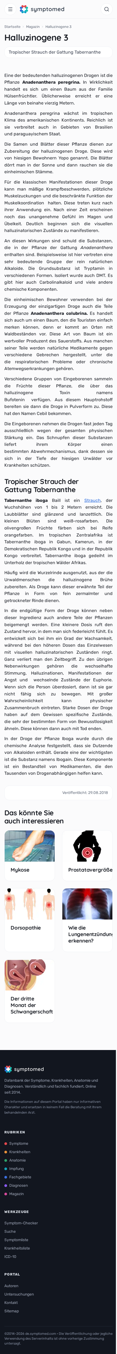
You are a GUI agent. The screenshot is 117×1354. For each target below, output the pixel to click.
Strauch (92, 500)
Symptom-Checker (21, 1223)
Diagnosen (18, 1185)
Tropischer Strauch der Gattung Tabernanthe (55, 52)
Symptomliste (16, 1240)
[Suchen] (107, 9)
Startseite (12, 27)
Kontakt (11, 1302)
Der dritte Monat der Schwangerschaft (32, 1005)
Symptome (18, 1143)
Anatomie (17, 1160)
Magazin (33, 27)
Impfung (16, 1168)
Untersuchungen (19, 1294)
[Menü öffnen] (10, 9)
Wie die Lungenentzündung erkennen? (91, 934)
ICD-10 (10, 1256)
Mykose (20, 869)
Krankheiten (19, 1152)
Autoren (11, 1286)
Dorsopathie (26, 927)
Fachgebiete (20, 1177)
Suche (10, 1231)
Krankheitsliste (17, 1248)
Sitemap (11, 1311)
